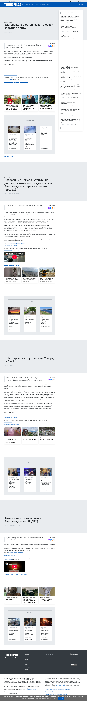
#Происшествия (12, 148)
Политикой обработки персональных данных (46, 698)
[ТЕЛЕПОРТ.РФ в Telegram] (72, 1)
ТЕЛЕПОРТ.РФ (8, 79)
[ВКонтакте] (51, 46)
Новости (24, 4)
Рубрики (31, 4)
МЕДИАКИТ (48, 662)
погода (12, 265)
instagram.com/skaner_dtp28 (15, 552)
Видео (26, 659)
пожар (16, 574)
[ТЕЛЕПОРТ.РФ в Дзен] (78, 1)
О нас (26, 664)
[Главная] (12, 4)
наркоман (16, 82)
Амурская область (40, 4)
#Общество (27, 148)
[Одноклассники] (52, 46)
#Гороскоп (76, 22)
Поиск (26, 669)
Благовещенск (24, 82)
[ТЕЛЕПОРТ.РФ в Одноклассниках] (76, 1)
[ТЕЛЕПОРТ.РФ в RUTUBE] (80, 1)
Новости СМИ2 (8, 156)
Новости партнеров (10, 424)
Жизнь (6, 265)
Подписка (27, 667)
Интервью (27, 657)
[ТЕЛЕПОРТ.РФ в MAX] (71, 1)
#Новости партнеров (13, 489)
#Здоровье (75, 38)
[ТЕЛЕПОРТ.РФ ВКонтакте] (74, 1)
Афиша (49, 4)
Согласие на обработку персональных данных (56, 694)
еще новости (71, 127)
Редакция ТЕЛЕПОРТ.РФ (10, 75)
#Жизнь (11, 329)
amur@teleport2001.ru (31, 689)
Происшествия (9, 82)
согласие (25, 696)
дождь (17, 265)
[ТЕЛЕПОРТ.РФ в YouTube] (82, 1)
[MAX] (49, 46)
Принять (61, 698)
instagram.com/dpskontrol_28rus (16, 243)
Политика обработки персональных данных (55, 691)
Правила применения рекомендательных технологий (57, 689)
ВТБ (18, 424)
